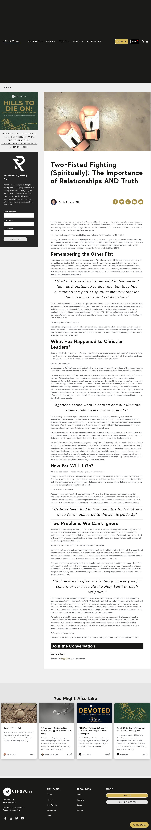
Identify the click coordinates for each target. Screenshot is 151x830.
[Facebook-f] (5, 818)
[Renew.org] (80, 755)
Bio (78, 202)
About (77, 41)
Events (63, 41)
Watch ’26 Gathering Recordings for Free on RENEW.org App (132, 713)
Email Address (10, 212)
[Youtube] (22, 818)
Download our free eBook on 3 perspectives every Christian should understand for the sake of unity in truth (19, 140)
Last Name (8, 229)
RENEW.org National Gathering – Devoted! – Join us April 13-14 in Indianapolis (94, 713)
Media (49, 41)
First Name (8, 220)
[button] (143, 41)
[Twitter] (16, 818)
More (31, 754)
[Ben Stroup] (5, 755)
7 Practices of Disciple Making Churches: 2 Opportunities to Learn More (56, 713)
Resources (34, 41)
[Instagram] (11, 818)
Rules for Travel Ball (19, 713)
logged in (65, 659)
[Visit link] (146, 41)
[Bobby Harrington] (42, 755)
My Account (94, 41)
